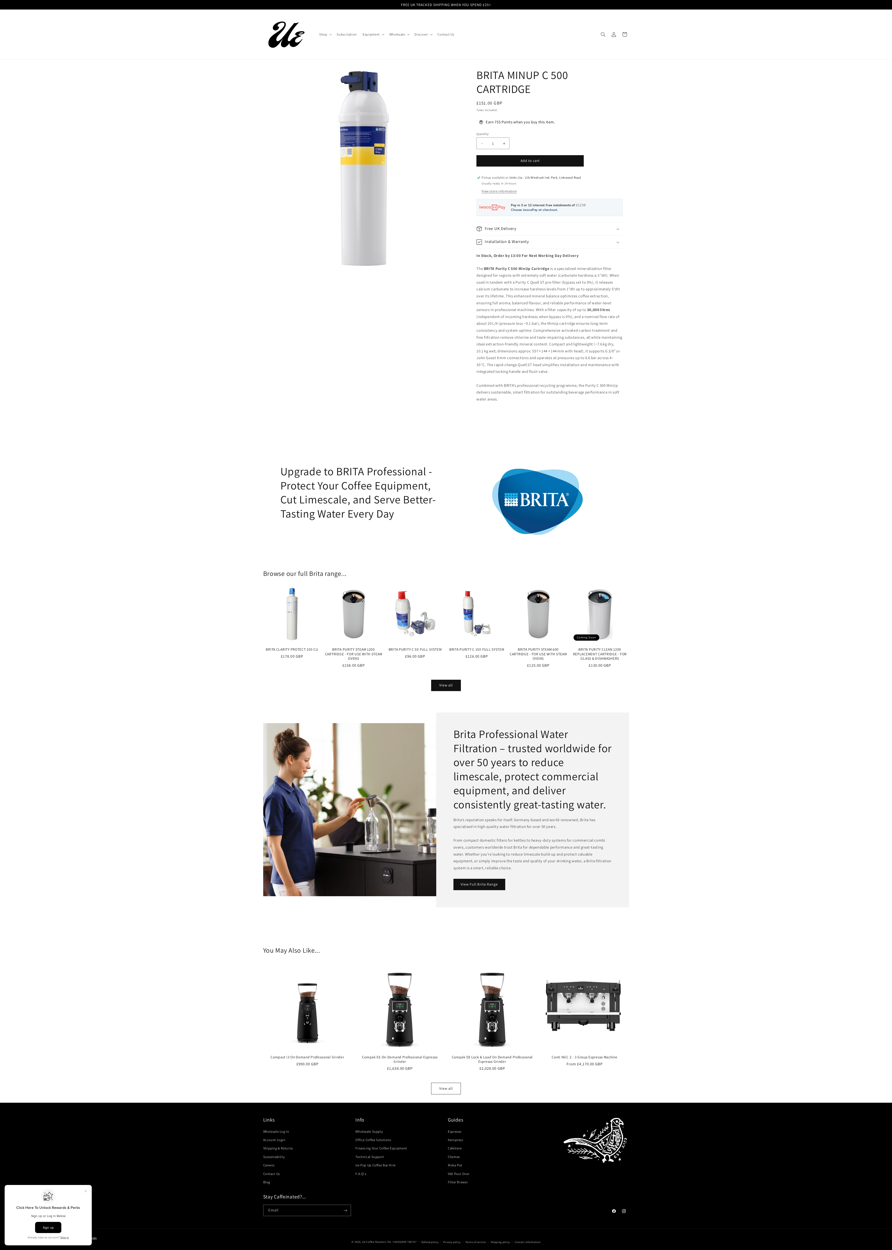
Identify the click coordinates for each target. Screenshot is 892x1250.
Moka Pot (455, 1165)
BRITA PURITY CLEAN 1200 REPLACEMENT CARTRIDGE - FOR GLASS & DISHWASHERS (600, 654)
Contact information (528, 1242)
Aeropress (455, 1139)
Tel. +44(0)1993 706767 (401, 1241)
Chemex (454, 1156)
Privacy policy (451, 1242)
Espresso (455, 1131)
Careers (269, 1165)
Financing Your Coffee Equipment (381, 1148)
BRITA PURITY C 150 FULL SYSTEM (476, 649)
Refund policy (430, 1242)
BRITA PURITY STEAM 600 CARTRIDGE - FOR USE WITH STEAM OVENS (538, 654)
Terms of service (475, 1242)
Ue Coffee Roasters (374, 1241)
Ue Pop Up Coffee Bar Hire (375, 1165)
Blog (266, 1182)
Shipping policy (500, 1242)
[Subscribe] (345, 1210)
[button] (325, 35)
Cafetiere (455, 1148)
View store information (499, 191)
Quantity (482, 134)
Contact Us (271, 1173)
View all (446, 685)
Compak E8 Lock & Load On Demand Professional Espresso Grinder (492, 1059)
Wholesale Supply (369, 1131)
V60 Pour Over (458, 1173)
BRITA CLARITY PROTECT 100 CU (292, 649)
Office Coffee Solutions (373, 1139)
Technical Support (369, 1156)
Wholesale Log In (276, 1131)
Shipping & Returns (278, 1148)
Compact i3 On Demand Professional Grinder (307, 1057)
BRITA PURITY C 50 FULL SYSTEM (415, 649)
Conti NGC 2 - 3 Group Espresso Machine (584, 1057)
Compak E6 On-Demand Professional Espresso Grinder (400, 1059)
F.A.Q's (360, 1173)
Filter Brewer (458, 1182)
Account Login (274, 1139)
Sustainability (274, 1156)
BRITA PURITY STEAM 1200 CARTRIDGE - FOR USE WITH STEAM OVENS (353, 654)
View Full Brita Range (479, 884)
